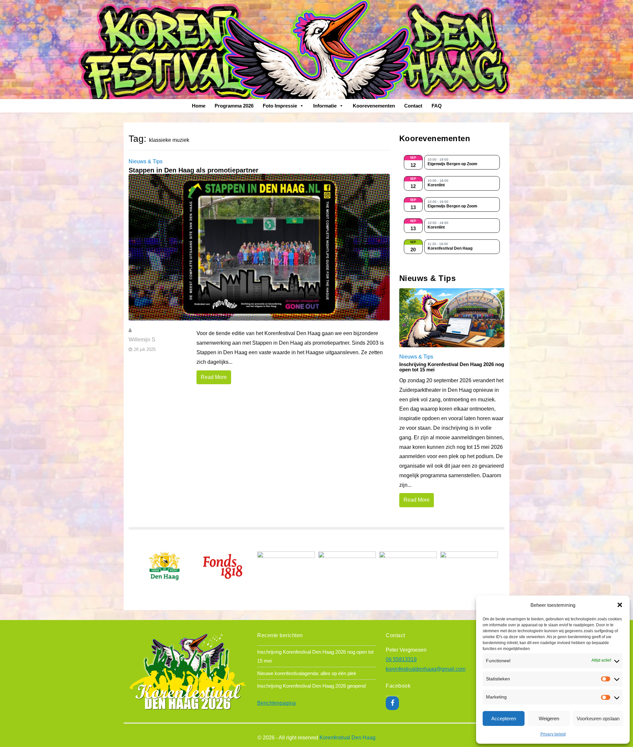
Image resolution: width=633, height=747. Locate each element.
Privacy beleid (553, 734)
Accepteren (503, 718)
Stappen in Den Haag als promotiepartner (193, 170)
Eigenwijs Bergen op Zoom (452, 164)
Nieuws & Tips (146, 161)
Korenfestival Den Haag (450, 248)
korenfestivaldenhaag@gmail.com (426, 669)
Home (198, 106)
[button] (620, 605)
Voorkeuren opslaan (598, 718)
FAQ (437, 106)
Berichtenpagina (276, 703)
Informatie (325, 106)
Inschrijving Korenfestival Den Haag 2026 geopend (311, 686)
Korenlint (436, 185)
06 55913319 (401, 659)
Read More (214, 377)
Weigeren (549, 718)
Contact (413, 106)
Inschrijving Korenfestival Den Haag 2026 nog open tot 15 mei (451, 367)
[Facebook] (392, 703)
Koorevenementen (374, 106)
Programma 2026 (234, 106)
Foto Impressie (280, 106)
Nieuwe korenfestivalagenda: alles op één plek (306, 673)
